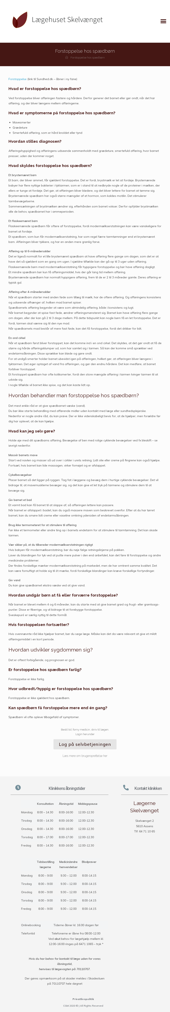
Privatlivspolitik (83, 999)
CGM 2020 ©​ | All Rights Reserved (83, 1005)
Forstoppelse (17, 79)
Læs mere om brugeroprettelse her (85, 755)
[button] (163, 21)
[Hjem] (66, 57)
